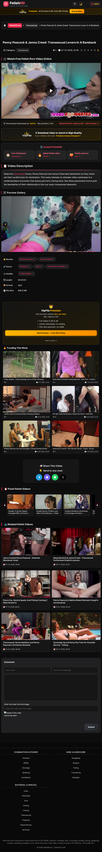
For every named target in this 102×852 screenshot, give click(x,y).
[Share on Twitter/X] (63, 477)
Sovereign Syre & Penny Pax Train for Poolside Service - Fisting (74, 643)
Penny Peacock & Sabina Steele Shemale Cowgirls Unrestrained (75, 601)
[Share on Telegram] (39, 477)
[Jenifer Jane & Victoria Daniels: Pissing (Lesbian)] (26, 399)
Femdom (26, 758)
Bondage (26, 768)
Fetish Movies (26, 825)
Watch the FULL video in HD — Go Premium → (79, 123)
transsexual (19, 173)
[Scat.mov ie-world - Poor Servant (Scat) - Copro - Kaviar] (75, 434)
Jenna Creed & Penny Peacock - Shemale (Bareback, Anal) (21, 559)
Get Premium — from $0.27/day (51, 333)
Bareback (23, 266)
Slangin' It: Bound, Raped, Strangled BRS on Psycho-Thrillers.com (18, 513)
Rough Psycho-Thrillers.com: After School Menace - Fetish (47, 512)
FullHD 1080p (25, 273)
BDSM (26, 763)
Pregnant (26, 820)
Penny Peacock (26, 259)
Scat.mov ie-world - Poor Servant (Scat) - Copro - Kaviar (73, 449)
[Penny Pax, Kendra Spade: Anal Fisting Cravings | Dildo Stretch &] (25, 584)
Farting (26, 810)
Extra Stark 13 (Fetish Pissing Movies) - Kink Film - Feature (74, 379)
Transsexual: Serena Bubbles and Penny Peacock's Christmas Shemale (21, 643)
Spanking (26, 773)
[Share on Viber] (47, 477)
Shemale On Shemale (56, 266)
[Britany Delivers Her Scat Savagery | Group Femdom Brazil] (26, 434)
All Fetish (26, 830)
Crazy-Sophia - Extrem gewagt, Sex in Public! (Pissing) (24, 379)
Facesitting (76, 773)
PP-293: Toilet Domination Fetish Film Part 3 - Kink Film (73, 414)
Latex (26, 791)
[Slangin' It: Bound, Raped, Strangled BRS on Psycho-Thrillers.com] (20, 501)
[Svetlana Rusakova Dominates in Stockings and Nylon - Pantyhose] (76, 501)
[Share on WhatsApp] (55, 477)
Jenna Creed (45, 259)
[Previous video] (5, 505)
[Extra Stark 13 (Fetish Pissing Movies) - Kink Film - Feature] (75, 364)
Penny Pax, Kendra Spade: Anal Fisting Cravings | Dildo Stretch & (25, 601)
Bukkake (76, 777)
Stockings (26, 796)
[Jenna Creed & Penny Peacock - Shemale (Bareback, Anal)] (25, 541)
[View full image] (51, 224)
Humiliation (26, 777)
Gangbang (76, 758)
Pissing (26, 805)
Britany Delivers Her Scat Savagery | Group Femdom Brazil (25, 449)
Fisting (76, 768)
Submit (91, 727)
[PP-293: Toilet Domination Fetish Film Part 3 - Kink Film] (75, 399)
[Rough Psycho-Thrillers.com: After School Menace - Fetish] (48, 501)
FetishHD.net (15, 25)
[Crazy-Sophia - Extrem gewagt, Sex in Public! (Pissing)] (26, 364)
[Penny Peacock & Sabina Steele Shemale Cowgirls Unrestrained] (76, 584)
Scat (26, 801)
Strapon (76, 763)
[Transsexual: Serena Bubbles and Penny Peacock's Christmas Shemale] (25, 626)
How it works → (51, 341)
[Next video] (97, 505)
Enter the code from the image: (17, 704)
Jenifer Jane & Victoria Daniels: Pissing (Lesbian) (22, 414)
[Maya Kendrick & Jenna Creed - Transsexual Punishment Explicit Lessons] (76, 541)
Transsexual (31, 25)
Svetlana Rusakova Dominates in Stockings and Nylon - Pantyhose (76, 513)
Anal (37, 266)
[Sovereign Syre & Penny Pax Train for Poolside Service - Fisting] (76, 626)
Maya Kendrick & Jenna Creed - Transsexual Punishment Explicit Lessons (73, 559)
